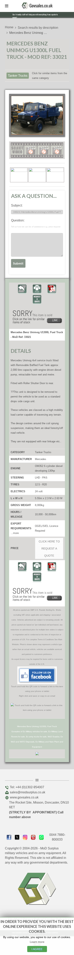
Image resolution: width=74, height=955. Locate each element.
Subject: (16, 205)
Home (9, 27)
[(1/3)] (19, 174)
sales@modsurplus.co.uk (27, 792)
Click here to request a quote (49, 548)
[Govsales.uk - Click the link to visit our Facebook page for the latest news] (37, 675)
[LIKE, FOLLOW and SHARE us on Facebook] (9, 837)
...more (15, 533)
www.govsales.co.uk (24, 797)
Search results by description (38, 27)
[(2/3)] (37, 174)
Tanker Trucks (17, 75)
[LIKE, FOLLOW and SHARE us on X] (17, 837)
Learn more (37, 941)
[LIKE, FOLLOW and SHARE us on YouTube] (33, 837)
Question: (35, 223)
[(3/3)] (55, 174)
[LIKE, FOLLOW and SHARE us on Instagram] (25, 837)
